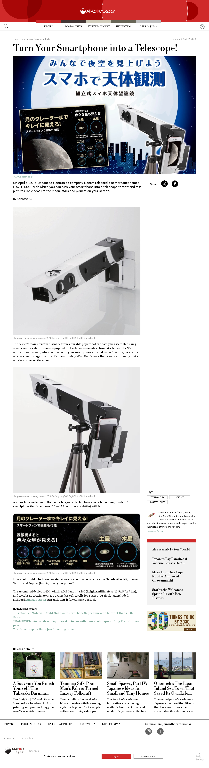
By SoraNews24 (22, 198)
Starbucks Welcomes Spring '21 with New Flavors (167, 594)
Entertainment (99, 26)
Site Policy (27, 738)
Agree (116, 756)
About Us (9, 738)
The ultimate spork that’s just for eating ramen (44, 629)
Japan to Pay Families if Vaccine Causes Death (169, 561)
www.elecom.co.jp (23, 176)
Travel (48, 26)
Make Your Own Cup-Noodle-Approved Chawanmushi (167, 576)
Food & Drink (73, 26)
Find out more (148, 756)
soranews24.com (155, 530)
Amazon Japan (36, 599)
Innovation (123, 26)
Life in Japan (148, 26)
